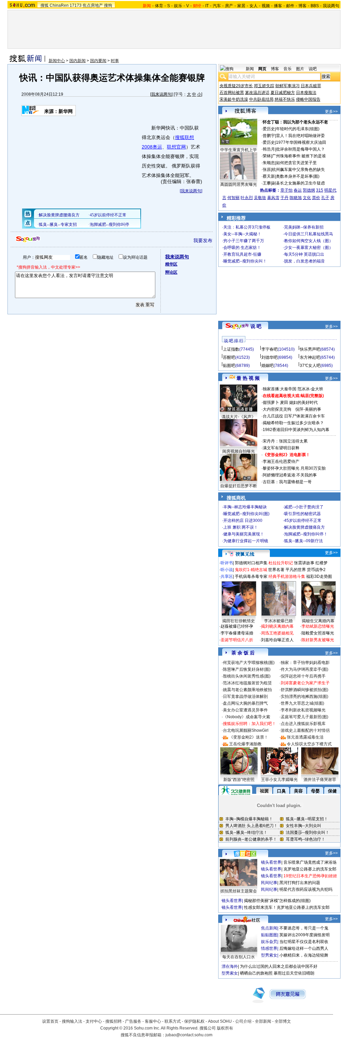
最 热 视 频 (248, 378)
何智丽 (233, 197)
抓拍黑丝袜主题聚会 (238, 891)
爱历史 (269, 128)
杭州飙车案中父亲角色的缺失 (298, 169)
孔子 (325, 197)
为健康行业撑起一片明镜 (245, 540)
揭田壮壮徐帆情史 (238, 621)
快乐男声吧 (310, 349)
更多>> (331, 111)
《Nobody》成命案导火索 (246, 716)
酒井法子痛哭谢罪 (319, 779)
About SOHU (220, 1021)
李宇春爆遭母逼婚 (237, 633)
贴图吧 (229, 365)
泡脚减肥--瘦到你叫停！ (306, 534)
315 (319, 190)
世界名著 (276, 569)
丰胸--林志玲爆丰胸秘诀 (245, 507)
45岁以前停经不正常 (302, 520)
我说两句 (331, 5)
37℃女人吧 (310, 365)
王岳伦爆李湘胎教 (245, 744)
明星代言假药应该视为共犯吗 (305, 889)
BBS (315, 5)
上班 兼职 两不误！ (240, 527)
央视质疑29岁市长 (236, 85)
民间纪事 (269, 882)
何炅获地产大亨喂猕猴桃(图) (249, 662)
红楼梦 (321, 563)
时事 (115, 60)
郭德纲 (309, 190)
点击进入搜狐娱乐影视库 (303, 723)
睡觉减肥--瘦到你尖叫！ (245, 261)
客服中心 (153, 1021)
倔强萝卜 (271, 402)
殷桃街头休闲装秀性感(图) (247, 676)
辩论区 (171, 272)
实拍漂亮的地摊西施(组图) (304, 696)
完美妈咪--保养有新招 (304, 227)
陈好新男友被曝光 (317, 639)
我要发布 (202, 240)
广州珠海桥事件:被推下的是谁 (299, 156)
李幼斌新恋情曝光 (317, 626)
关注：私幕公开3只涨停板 (247, 227)
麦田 (284, 402)
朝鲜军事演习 (287, 85)
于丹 (284, 197)
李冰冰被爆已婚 (278, 621)
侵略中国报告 (308, 99)
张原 (267, 169)
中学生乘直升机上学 (238, 150)
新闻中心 (57, 60)
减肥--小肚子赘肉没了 (304, 507)
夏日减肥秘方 (283, 92)
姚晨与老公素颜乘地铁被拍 (247, 689)
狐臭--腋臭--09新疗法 (303, 540)
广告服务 (133, 1021)
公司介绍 (243, 1021)
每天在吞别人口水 (238, 957)
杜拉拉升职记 (280, 563)
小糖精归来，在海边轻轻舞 (303, 955)
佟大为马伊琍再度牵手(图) (304, 669)
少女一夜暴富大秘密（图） (308, 247)
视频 (266, 5)
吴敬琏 (260, 197)
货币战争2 (316, 569)
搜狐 (44, 5)
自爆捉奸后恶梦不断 (238, 486)
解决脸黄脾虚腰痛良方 (304, 527)
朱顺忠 (269, 162)
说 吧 (255, 326)
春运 (298, 190)
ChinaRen (59, 5)
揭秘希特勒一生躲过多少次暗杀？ (293, 422)
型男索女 (269, 955)
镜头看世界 (271, 862)
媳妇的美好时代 (303, 402)
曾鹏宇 (269, 135)
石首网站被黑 (232, 92)
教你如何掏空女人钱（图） (308, 240)
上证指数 (231, 349)
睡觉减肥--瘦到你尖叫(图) (246, 513)
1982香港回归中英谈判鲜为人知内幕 (296, 429)
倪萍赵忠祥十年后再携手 (303, 676)
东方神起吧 (310, 357)
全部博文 (283, 1021)
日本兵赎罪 (311, 85)
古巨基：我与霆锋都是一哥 (287, 481)
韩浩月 (269, 149)
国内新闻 (77, 60)
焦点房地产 (93, 5)
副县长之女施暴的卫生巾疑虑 (298, 183)
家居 (241, 5)
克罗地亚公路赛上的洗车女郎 (309, 869)
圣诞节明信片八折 (237, 639)
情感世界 (269, 948)
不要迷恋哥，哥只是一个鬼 (303, 928)
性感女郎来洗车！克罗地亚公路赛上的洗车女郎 (287, 907)
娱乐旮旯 (269, 941)
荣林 (267, 156)
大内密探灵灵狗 (277, 409)
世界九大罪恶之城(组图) (302, 703)
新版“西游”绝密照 (239, 779)
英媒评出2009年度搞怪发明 (304, 935)
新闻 (250, 68)
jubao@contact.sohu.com (189, 1035)
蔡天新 (269, 176)
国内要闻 (98, 60)
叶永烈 (247, 197)
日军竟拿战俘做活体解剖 (245, 696)
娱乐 (178, 5)
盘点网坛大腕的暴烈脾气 (245, 703)
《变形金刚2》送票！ (248, 737)
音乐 (287, 68)
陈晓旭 (296, 197)
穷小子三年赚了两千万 (243, 240)
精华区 (171, 264)
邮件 (290, 5)
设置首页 (50, 1021)
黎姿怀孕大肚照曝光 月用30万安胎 (294, 468)
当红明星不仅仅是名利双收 (303, 941)
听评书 (227, 563)
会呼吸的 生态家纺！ (242, 247)
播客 (278, 5)
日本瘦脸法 (306, 92)
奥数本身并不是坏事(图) (297, 176)
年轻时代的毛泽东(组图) (297, 128)
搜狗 (108, 5)
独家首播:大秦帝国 (279, 389)
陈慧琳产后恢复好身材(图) (247, 669)
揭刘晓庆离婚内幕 (277, 626)
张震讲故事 (304, 563)
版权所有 (225, 1028)
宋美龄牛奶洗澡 (234, 99)
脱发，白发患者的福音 (304, 261)
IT (207, 5)
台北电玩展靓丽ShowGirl (245, 730)
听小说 (227, 569)
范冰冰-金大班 (310, 389)
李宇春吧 (269, 349)
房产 (229, 5)
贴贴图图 (269, 935)
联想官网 (176, 147)
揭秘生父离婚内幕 (318, 621)
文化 (307, 197)
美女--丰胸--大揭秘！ (242, 234)
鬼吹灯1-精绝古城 (251, 569)
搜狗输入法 (72, 1021)
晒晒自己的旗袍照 (256, 973)
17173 (76, 5)
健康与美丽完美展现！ (243, 534)
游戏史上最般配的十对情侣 (305, 730)
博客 (302, 5)
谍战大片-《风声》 (239, 416)
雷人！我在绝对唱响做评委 (300, 135)
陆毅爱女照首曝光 (317, 633)
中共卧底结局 (261, 99)
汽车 (217, 5)
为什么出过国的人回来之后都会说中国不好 (278, 966)
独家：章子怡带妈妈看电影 (305, 662)
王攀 (267, 183)
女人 (253, 5)
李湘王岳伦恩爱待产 (281, 461)
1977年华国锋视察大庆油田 (301, 142)
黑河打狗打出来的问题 (299, 882)
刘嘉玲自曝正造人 (277, 639)
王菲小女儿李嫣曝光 (279, 779)
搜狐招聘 (113, 1021)
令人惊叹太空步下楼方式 (309, 744)
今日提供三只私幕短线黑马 (308, 234)
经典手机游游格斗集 (286, 576)
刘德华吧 (269, 357)
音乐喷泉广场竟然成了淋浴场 (309, 862)
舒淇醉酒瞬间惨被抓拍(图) (304, 689)
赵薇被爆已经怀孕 (237, 626)
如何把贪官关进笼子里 (296, 162)
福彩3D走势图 (319, 576)
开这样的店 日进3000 (242, 520)
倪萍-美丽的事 (308, 409)
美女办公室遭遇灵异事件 (245, 710)
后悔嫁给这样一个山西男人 (303, 948)
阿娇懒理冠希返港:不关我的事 (290, 475)
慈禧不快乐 (285, 99)
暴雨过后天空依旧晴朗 (294, 973)
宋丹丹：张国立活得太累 (285, 441)
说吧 (313, 68)
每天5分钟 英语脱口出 (304, 254)
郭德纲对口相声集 (251, 563)
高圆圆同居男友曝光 (238, 184)
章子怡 (286, 190)
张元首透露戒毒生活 (305, 737)
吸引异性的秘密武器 (302, 513)
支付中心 (94, 1021)
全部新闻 (263, 1021)
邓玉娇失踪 (264, 85)
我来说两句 (161, 94)
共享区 (227, 576)
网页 (262, 68)
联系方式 (172, 1021)
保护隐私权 (194, 1021)
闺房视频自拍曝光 (238, 451)
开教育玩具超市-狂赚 (242, 254)
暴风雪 (273, 197)
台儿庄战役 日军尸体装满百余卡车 (294, 416)
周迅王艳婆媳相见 (277, 633)
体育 (159, 5)
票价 (316, 197)
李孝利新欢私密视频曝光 (303, 710)
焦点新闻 (269, 928)
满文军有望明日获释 (281, 448)
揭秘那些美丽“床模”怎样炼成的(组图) (277, 900)
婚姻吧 (267, 365)
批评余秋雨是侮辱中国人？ (300, 149)
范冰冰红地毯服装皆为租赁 (247, 683)
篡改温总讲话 (257, 92)
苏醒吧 (229, 357)
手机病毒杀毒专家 (251, 576)
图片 (300, 68)
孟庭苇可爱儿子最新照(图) (304, 716)
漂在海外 (230, 966)
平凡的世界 (295, 569)
